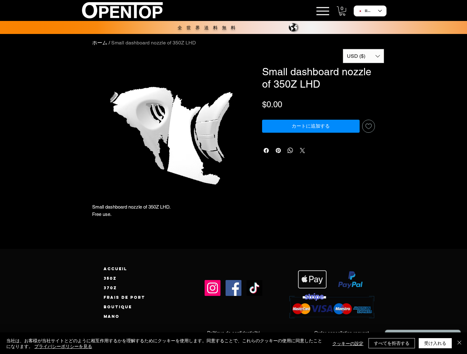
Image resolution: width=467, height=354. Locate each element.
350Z (110, 278)
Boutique (118, 306)
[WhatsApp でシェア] (290, 150)
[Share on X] (302, 150)
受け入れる (435, 343)
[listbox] (363, 56)
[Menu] (322, 11)
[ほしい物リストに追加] (368, 126)
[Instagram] (212, 288)
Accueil (115, 268)
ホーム (99, 43)
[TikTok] (254, 288)
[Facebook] (233, 288)
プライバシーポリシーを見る (63, 346)
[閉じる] (459, 343)
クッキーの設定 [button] (347, 343)
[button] (342, 11)
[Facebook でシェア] (266, 150)
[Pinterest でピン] (278, 150)
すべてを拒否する (391, 343)
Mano (111, 316)
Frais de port (124, 297)
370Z (110, 287)
